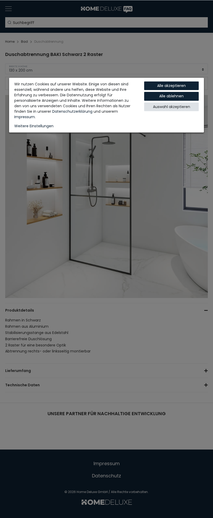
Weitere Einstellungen (34, 126)
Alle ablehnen (171, 96)
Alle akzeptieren (171, 85)
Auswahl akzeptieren (171, 106)
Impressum (24, 116)
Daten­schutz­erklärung (72, 111)
